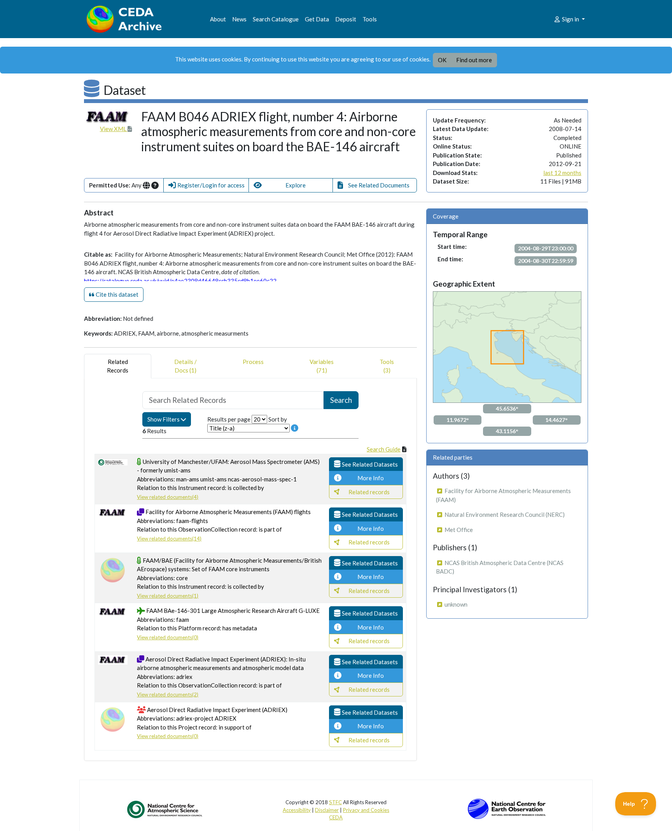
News (239, 19)
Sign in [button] (570, 19)
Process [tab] (253, 361)
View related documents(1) (167, 596)
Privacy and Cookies (366, 810)
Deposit (345, 19)
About (218, 19)
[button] (206, 185)
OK (442, 59)
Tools (369, 19)
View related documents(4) (167, 497)
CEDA (336, 817)
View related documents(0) (167, 637)
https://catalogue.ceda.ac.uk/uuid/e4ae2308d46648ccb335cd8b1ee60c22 (180, 280)
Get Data (317, 19)
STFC (335, 802)
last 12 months (562, 172)
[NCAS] (165, 809)
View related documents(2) (167, 694)
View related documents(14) (169, 538)
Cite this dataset (116, 294)
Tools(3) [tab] (387, 366)
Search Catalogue (276, 19)
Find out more (474, 59)
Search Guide (384, 449)
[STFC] (507, 808)
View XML (114, 128)
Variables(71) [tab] (322, 366)
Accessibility (297, 810)
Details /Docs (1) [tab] (185, 366)
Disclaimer (327, 810)
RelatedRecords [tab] (117, 366)
